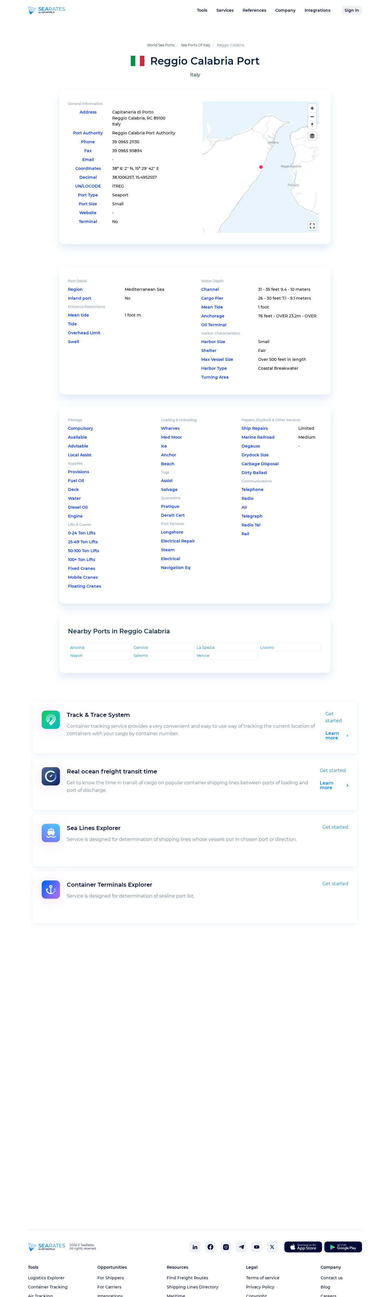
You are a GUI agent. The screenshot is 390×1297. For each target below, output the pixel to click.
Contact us (332, 1277)
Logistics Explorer (46, 1277)
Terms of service (263, 1277)
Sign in (352, 10)
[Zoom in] (312, 108)
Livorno (267, 647)
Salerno (141, 655)
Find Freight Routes (187, 1277)
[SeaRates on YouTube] (256, 1247)
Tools (202, 10)
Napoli (76, 655)
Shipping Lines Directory (192, 1287)
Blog (325, 1287)
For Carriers (109, 1287)
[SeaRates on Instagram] (225, 1247)
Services (225, 10)
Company (285, 10)
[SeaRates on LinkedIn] (195, 1247)
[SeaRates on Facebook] (210, 1247)
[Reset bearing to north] (312, 125)
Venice (203, 655)
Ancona (77, 647)
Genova (141, 647)
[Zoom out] (312, 116)
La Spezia (206, 647)
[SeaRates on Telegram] (241, 1247)
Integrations (317, 10)
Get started (333, 770)
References (254, 10)
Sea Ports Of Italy (195, 45)
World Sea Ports (160, 45)
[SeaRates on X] (272, 1247)
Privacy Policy (260, 1287)
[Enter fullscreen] (312, 226)
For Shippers (110, 1277)
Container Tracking (48, 1287)
